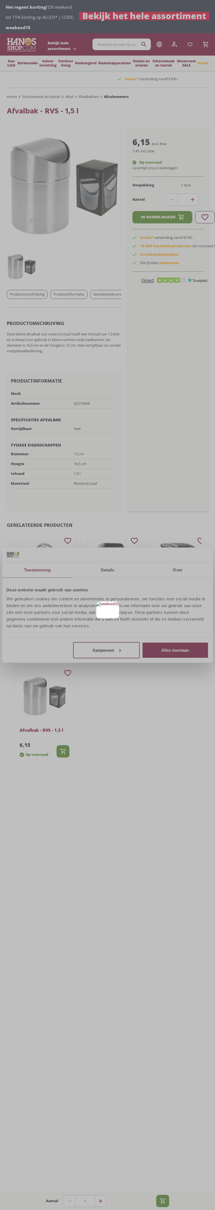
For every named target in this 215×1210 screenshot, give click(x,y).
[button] (114, 606)
